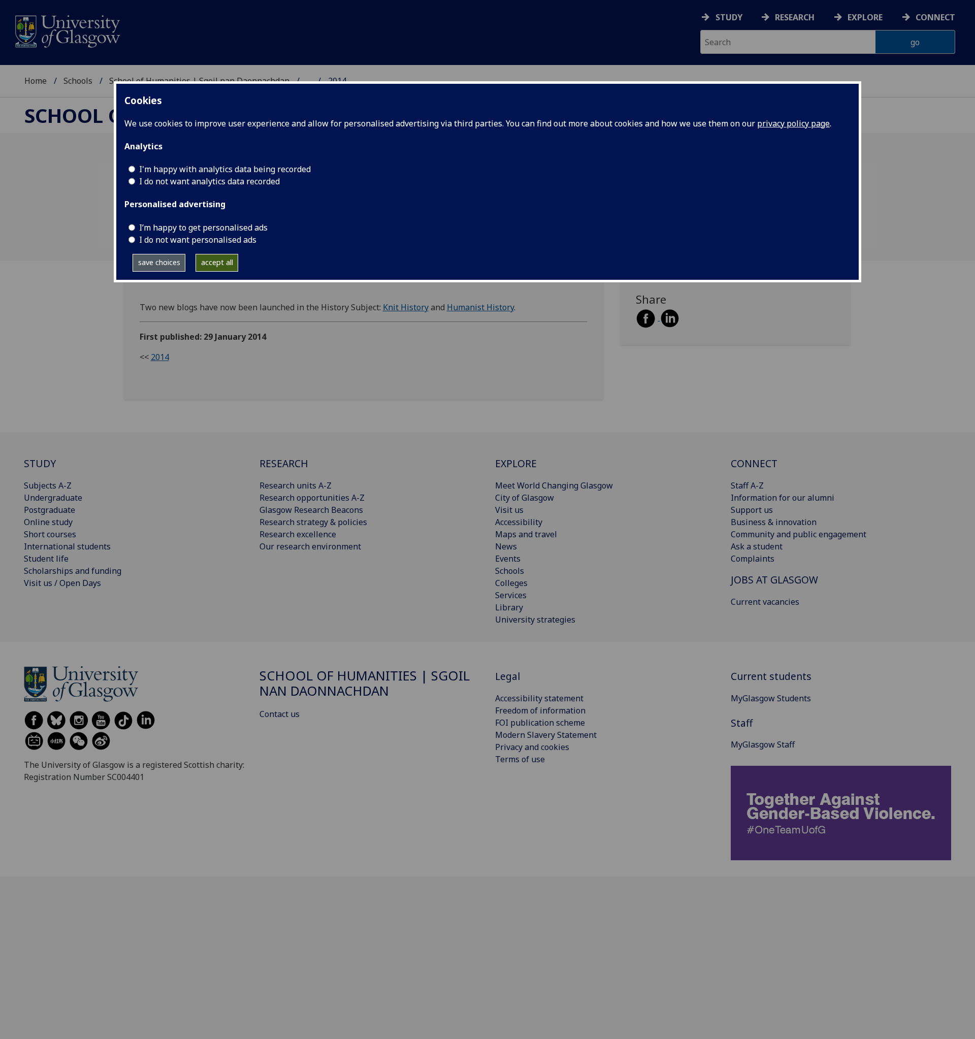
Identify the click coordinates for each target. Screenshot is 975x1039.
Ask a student (757, 546)
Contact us (279, 714)
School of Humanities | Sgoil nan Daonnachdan (364, 683)
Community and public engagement (798, 534)
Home (35, 80)
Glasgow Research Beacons (311, 509)
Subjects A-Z (48, 485)
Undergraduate (53, 497)
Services (511, 595)
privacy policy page (793, 123)
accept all (217, 262)
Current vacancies (765, 601)
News (506, 546)
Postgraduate (49, 509)
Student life (46, 558)
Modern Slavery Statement (546, 734)
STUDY (40, 463)
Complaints (752, 558)
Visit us (509, 509)
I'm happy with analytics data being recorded (225, 169)
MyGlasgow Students (771, 698)
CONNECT (754, 463)
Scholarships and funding (72, 570)
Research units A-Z (295, 485)
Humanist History (480, 307)
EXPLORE (516, 463)
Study (729, 17)
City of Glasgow (524, 497)
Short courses (50, 534)
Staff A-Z (747, 485)
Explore (865, 17)
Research (795, 17)
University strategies (535, 619)
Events (508, 558)
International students (67, 546)
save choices (159, 262)
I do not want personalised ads (197, 239)
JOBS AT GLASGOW (774, 580)
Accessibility (518, 522)
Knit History (406, 307)
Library (509, 607)
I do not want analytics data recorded (209, 181)
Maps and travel (526, 534)
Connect (935, 17)
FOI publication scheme (540, 722)
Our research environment (310, 546)
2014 (160, 357)
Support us (752, 509)
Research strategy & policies (313, 522)
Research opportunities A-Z (312, 497)
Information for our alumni (782, 497)
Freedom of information (540, 710)
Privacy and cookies (532, 747)
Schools (77, 80)
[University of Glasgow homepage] (67, 30)
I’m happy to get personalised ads (203, 227)
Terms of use (520, 759)
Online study (48, 522)
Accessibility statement (539, 698)
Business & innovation (774, 522)
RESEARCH (283, 463)
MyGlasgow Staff (763, 744)
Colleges (511, 583)
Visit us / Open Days (62, 583)
